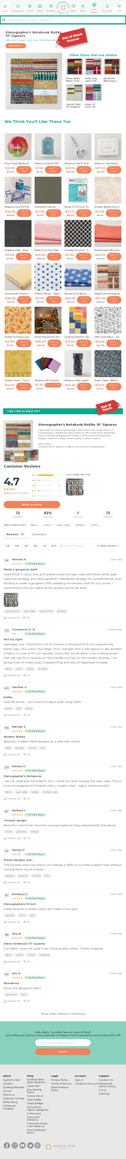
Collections (34, 1113)
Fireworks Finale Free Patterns (37, 1125)
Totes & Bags (35, 1103)
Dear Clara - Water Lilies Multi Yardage (107, 380)
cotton (94, 525)
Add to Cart (24, 170)
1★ (44, 545)
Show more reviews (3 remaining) (63, 1013)
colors (47, 525)
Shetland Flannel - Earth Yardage (48, 206)
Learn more (14, 45)
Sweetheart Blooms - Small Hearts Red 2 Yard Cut (107, 250)
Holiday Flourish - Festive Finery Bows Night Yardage (78, 250)
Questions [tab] (39, 534)
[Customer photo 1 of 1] (75, 486)
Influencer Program (9, 1107)
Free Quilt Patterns (33, 1118)
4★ (17, 545)
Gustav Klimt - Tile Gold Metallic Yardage (18, 380)
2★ (35, 545)
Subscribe (33, 1085)
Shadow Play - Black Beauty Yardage (18, 250)
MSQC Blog (10, 1102)
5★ (8, 545)
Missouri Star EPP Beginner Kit (18, 206)
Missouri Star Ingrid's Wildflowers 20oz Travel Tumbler (78, 380)
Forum (7, 1091)
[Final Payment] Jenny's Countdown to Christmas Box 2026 (48, 336)
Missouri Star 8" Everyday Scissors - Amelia (78, 163)
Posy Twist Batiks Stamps (18, 163)
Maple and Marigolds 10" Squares (107, 293)
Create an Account (87, 1083)
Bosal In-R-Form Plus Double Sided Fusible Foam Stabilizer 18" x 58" (78, 206)
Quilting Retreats (13, 1087)
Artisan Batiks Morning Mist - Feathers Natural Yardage (107, 206)
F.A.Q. (102, 1090)
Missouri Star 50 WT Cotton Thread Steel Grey (48, 163)
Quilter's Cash (11, 1080)
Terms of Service (61, 1083)
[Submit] (5, 19)
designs (80, 525)
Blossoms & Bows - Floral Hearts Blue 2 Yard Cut (78, 293)
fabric (34, 525)
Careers (8, 1083)
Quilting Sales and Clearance (36, 1081)
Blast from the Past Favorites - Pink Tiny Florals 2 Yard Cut (48, 250)
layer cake (63, 525)
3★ (26, 545)
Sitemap (104, 1093)
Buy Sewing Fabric (34, 1091)
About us (8, 1094)
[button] (5, 7)
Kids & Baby (34, 1099)
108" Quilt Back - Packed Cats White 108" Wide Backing (107, 336)
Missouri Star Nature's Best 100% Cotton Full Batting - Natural (107, 163)
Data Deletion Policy (60, 1088)
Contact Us (106, 1080)
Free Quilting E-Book (37, 1131)
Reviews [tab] (15, 534)
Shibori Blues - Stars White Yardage (48, 293)
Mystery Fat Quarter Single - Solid (48, 380)
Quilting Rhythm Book (78, 336)
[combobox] (63, 19)
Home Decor (35, 1095)
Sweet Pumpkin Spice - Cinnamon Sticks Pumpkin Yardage (18, 336)
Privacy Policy (59, 1080)
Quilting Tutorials (13, 1098)
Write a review (32, 504)
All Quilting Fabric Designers (37, 1108)
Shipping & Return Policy (107, 1085)
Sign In (79, 1080)
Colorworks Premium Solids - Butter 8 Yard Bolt (18, 293)
